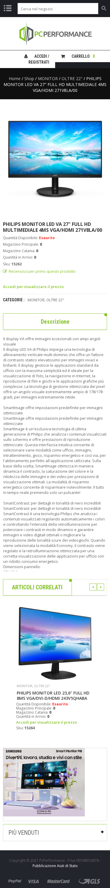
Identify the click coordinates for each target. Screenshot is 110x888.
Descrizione (55, 321)
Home (15, 78)
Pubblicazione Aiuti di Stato (55, 865)
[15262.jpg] (55, 160)
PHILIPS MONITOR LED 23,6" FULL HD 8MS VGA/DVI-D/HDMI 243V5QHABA (53, 695)
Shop (29, 78)
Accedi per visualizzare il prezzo (33, 286)
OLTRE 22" (72, 78)
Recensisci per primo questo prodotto (42, 271)
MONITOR (48, 78)
